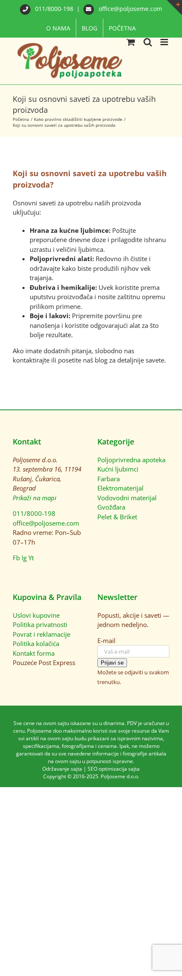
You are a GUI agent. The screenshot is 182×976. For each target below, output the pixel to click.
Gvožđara (111, 507)
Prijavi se (112, 663)
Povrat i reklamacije (41, 634)
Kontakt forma (34, 653)
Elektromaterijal (120, 488)
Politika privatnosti (40, 624)
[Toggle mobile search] (147, 42)
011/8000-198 (54, 9)
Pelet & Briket (117, 517)
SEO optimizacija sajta (114, 768)
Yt (31, 557)
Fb (16, 557)
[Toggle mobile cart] (131, 42)
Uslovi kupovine (36, 615)
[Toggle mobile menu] (164, 42)
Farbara (108, 478)
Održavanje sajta (62, 768)
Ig (24, 557)
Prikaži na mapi (34, 497)
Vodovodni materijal (127, 497)
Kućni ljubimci (117, 469)
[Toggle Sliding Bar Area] (174, 7)
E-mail (106, 640)
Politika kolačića (36, 643)
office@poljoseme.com (129, 9)
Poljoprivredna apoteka (131, 459)
